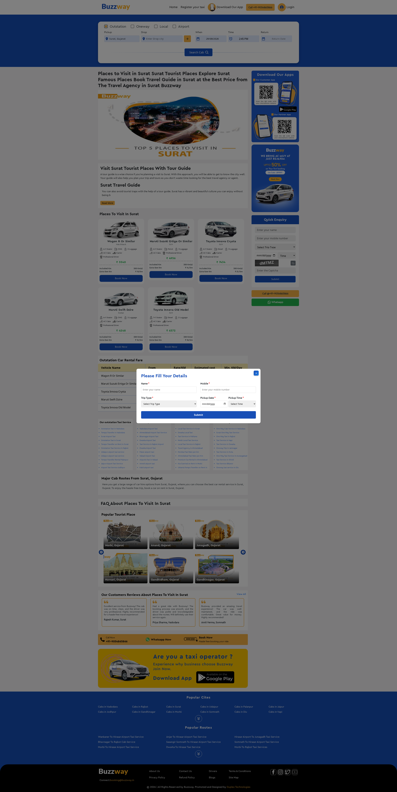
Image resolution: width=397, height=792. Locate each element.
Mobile (205, 383)
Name (145, 383)
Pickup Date (208, 398)
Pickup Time (236, 398)
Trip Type (147, 398)
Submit (198, 415)
